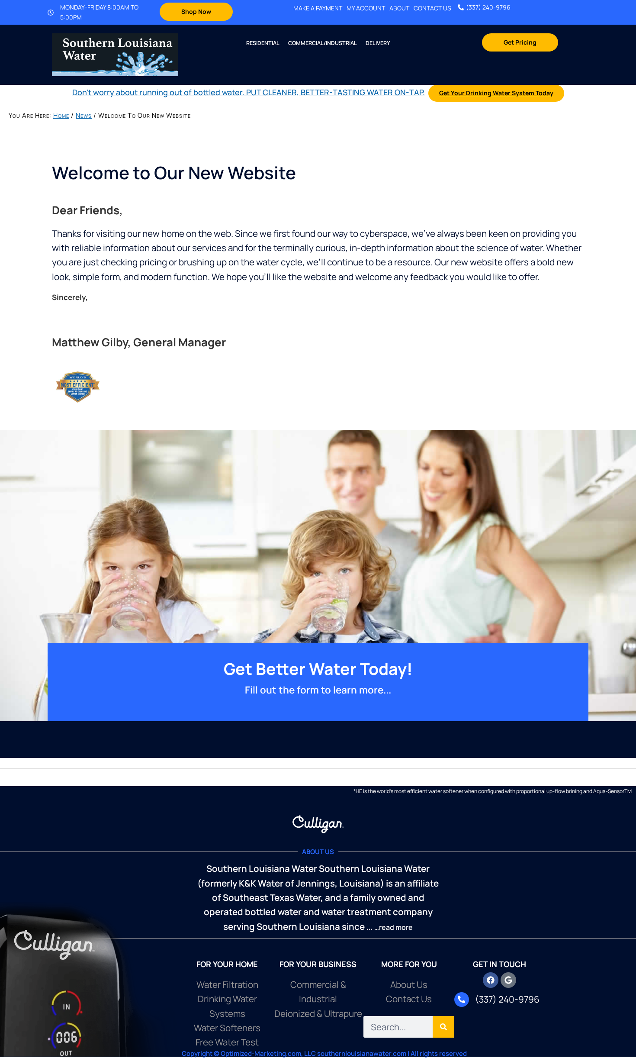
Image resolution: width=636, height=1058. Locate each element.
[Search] (443, 1027)
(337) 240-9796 (488, 7)
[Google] (508, 980)
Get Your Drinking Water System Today (496, 93)
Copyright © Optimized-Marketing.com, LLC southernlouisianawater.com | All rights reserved (324, 1053)
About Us (408, 984)
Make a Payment (317, 8)
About (399, 8)
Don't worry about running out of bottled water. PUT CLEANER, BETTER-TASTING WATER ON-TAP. (248, 92)
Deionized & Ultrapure (318, 1013)
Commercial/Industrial (322, 43)
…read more (393, 927)
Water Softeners (227, 1028)
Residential (262, 43)
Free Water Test (227, 1042)
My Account (366, 8)
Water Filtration (227, 984)
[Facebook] (490, 980)
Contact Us (432, 8)
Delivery (378, 43)
